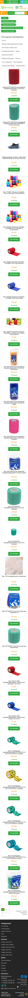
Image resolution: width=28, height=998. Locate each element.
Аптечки (4, 40)
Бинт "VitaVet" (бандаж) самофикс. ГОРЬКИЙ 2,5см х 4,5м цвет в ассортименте (14, 228)
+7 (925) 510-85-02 (12, 2)
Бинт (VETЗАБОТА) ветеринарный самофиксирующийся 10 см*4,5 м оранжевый (14, 368)
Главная (5, 18)
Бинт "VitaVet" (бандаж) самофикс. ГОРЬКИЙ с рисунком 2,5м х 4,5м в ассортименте (14, 333)
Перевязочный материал (8, 58)
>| (2, 915)
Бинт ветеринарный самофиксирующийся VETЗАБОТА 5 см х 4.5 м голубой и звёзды (14, 857)
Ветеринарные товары (8, 21)
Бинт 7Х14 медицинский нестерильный (14, 576)
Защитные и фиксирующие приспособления (12, 44)
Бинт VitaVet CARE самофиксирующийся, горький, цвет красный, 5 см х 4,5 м (14, 682)
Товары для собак (6, 952)
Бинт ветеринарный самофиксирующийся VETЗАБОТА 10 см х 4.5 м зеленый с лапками (14, 752)
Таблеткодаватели (17, 62)
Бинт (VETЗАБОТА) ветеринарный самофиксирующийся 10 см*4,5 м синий (14, 403)
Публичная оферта (22, 982)
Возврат (3, 968)
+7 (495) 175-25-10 (12, 1)
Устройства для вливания (8, 65)
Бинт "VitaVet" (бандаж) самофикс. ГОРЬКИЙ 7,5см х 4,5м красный (14, 262)
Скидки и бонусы (6, 931)
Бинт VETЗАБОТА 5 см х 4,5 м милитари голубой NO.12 (14, 611)
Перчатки (17, 58)
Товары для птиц (6, 949)
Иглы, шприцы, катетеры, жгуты (9, 47)
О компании (4, 926)
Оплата (3, 965)
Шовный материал (20, 65)
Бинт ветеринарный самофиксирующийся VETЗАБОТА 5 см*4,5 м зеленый (14, 892)
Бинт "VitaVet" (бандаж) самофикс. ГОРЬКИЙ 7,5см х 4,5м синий (14, 297)
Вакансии (4, 936)
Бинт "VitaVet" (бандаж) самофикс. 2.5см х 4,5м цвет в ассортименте (14, 192)
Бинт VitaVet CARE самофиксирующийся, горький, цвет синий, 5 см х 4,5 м (14, 717)
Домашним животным (8, 24)
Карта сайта (24, 984)
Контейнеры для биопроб (8, 51)
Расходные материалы (8, 31)
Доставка (4, 963)
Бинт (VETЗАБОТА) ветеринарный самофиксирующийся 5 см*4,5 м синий (14, 472)
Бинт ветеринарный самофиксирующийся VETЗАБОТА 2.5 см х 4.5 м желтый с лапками (14, 787)
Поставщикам (5, 928)
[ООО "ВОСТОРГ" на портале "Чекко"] (22, 987)
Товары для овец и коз (8, 947)
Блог (2, 934)
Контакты (4, 970)
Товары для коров (6, 942)
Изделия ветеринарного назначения (12, 27)
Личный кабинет (6, 960)
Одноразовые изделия (7, 54)
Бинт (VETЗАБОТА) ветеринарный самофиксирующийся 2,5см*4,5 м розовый (14, 438)
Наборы (17, 51)
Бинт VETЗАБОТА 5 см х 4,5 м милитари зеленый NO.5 (14, 646)
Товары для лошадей (7, 944)
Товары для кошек (6, 955)
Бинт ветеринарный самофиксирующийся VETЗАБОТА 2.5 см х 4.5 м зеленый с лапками (14, 822)
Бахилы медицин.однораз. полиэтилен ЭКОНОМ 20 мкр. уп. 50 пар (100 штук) (14, 157)
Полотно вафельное (7, 62)
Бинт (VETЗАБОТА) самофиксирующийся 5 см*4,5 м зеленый (14, 508)
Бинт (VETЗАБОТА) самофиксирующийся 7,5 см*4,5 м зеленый (14, 543)
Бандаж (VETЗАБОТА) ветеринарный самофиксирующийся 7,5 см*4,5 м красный (14, 89)
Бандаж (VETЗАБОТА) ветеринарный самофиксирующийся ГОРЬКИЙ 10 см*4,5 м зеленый (14, 123)
